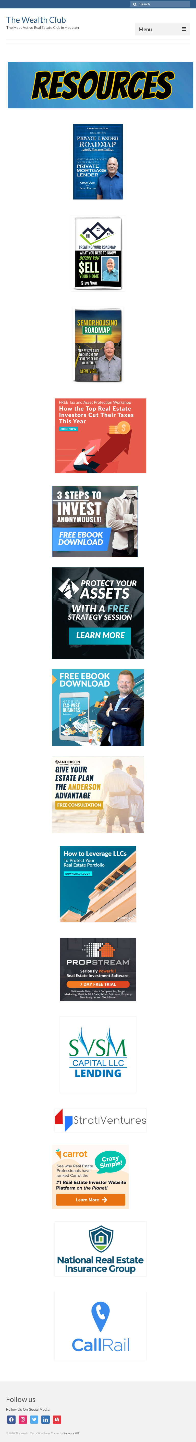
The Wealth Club (36, 20)
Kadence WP (71, 1433)
